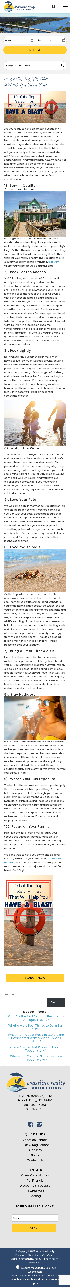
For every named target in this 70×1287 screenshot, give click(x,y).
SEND (33, 1228)
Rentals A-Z (35, 1262)
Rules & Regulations (35, 1145)
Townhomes (35, 1191)
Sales (35, 1155)
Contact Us (35, 1160)
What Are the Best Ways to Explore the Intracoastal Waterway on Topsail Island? (36, 1038)
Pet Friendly (35, 1181)
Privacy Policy (50, 1258)
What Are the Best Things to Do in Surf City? (35, 1027)
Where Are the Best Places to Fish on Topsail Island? (35, 1049)
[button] (65, 6)
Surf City (53, 261)
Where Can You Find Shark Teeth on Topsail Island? (36, 1058)
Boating (35, 1196)
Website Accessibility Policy (26, 1258)
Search (35, 50)
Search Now (35, 978)
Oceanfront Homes (35, 1175)
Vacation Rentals (35, 1140)
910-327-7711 (35, 1109)
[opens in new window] (31, 1125)
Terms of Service (49, 1279)
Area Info (35, 1150)
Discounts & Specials (35, 1186)
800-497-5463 (35, 1105)
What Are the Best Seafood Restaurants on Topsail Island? (36, 1018)
